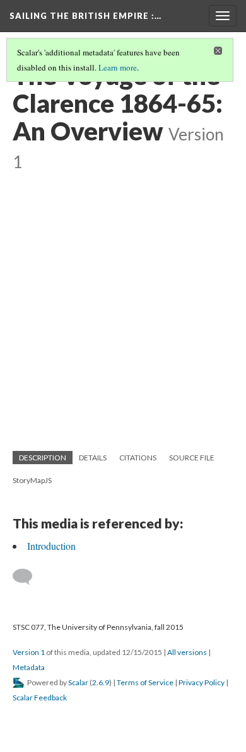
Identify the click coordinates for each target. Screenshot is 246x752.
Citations (137, 457)
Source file (191, 457)
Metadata (29, 667)
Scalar (78, 682)
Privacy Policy (202, 682)
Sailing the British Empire (85, 16)
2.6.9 (100, 682)
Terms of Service (145, 682)
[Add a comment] (28, 577)
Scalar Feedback (40, 697)
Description (42, 457)
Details (93, 457)
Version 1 (29, 652)
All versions (187, 652)
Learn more (117, 67)
